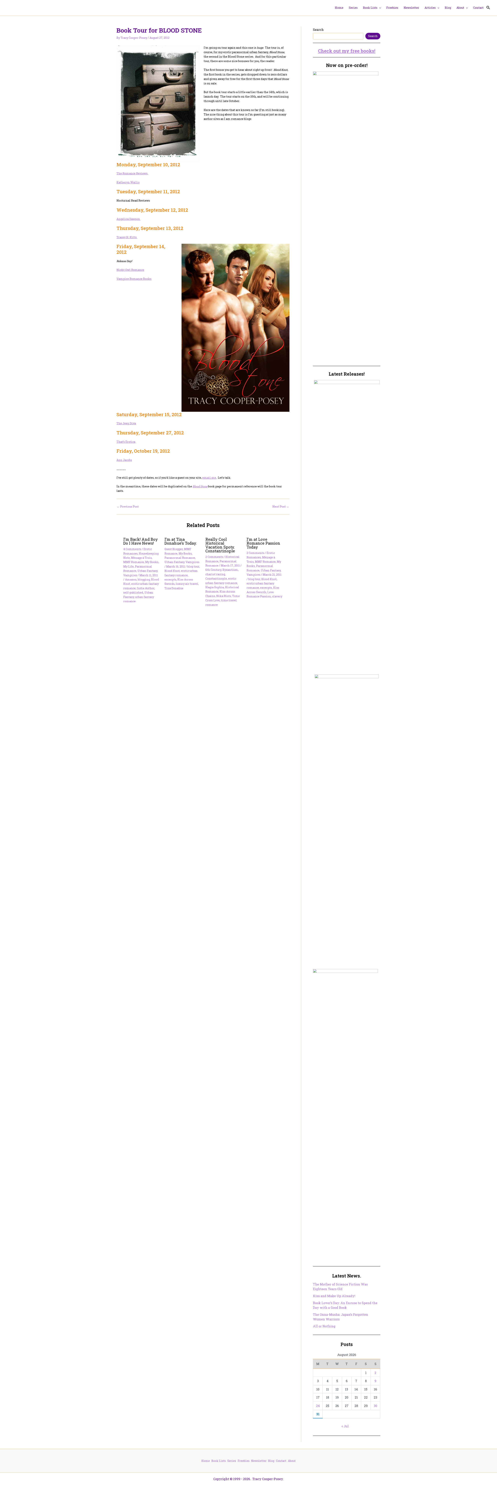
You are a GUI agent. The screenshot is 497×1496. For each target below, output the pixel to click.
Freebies (243, 1461)
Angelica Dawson (128, 219)
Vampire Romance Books (133, 279)
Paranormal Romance (179, 558)
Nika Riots (223, 596)
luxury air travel (187, 584)
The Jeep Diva (126, 423)
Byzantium (230, 570)
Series (231, 1461)
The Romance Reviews (132, 173)
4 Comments (132, 549)
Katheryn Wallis (128, 182)
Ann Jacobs (124, 460)
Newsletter (259, 1461)
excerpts (170, 579)
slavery (277, 596)
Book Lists (218, 1461)
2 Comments (214, 557)
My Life (128, 566)
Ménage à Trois (141, 558)
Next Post (280, 506)
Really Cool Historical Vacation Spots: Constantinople (220, 545)
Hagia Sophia (214, 587)
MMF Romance (133, 562)
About (292, 1461)
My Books (151, 562)
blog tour (193, 566)
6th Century (213, 570)
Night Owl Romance (130, 270)
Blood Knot (172, 571)
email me (209, 477)
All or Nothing (324, 1326)
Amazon (131, 579)
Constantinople (216, 578)
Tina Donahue (173, 588)
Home (205, 1461)
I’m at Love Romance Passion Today (263, 543)
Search (318, 30)
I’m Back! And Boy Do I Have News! (140, 541)
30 (375, 1406)
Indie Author (145, 588)
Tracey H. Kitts (126, 237)
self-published (133, 592)
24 (318, 1406)
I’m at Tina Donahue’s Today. (180, 541)
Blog (271, 1461)
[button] (379, 8)
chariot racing (215, 574)
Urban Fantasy (147, 571)
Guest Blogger (173, 549)
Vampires (130, 575)
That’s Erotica (125, 442)
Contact (281, 1461)
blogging (144, 579)
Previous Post (128, 506)
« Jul (345, 1426)
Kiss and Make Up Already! (334, 1296)
